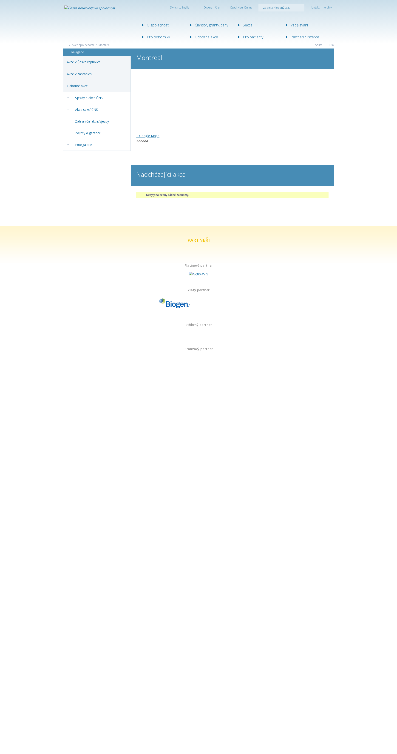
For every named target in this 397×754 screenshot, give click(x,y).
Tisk (331, 45)
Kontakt (315, 7)
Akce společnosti (83, 45)
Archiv (328, 7)
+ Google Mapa (147, 136)
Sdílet (318, 45)
